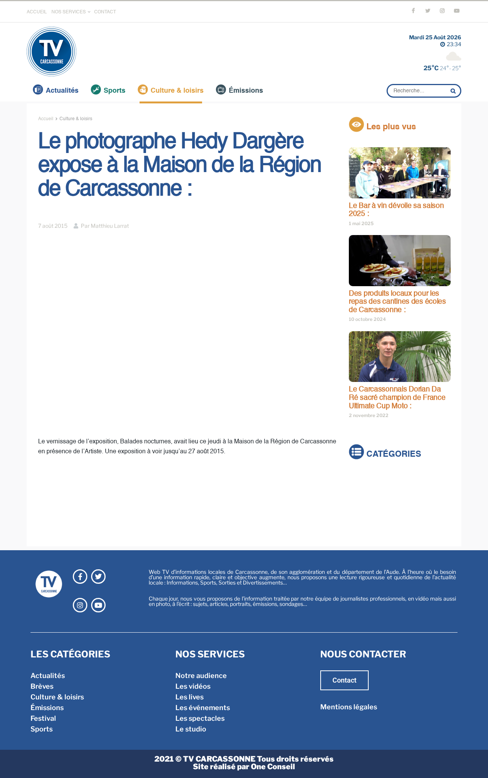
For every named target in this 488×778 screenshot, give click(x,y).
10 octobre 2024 (367, 319)
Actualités (62, 90)
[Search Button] (454, 91)
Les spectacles (200, 718)
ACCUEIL (37, 12)
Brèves (360, 490)
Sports (114, 90)
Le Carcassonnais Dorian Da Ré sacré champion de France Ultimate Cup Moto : (397, 397)
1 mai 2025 (361, 223)
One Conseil (273, 766)
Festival (361, 523)
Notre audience (201, 676)
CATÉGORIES (392, 455)
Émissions (246, 90)
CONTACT (105, 12)
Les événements (202, 708)
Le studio (190, 729)
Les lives (189, 697)
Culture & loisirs (177, 90)
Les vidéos (192, 686)
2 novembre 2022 (368, 415)
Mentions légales (348, 707)
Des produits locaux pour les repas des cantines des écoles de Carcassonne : (397, 302)
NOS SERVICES (68, 12)
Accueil (45, 119)
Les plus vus (390, 127)
